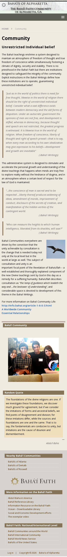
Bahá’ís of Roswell (17, 469)
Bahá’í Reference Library (21, 501)
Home (5, 28)
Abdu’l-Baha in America (20, 498)
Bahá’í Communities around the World (27, 531)
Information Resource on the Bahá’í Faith (29, 505)
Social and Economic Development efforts (29, 512)
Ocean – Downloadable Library (24, 509)
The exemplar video (18, 516)
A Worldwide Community (16, 309)
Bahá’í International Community (24, 534)
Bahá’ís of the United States (22, 542)
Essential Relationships (16, 313)
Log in (10, 552)
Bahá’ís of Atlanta (17, 461)
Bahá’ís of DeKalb (17, 465)
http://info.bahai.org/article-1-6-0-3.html (27, 305)
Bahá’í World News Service (22, 538)
